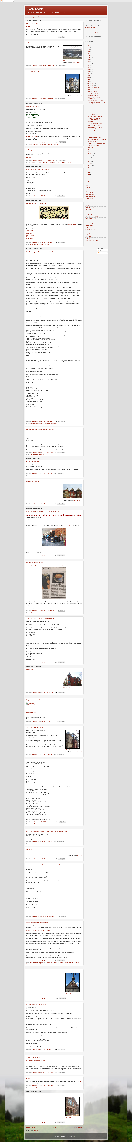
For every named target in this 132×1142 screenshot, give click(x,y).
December (91, 83)
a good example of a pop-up (34, 727)
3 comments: (50, 98)
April (89, 163)
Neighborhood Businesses (38, 17)
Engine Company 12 (90, 203)
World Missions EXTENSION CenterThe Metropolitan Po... (95, 128)
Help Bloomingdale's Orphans (35, 700)
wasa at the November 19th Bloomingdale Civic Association (44, 865)
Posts (100, 250)
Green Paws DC (89, 212)
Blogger (74, 1136)
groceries (29, 1078)
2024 (88, 47)
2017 (88, 61)
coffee (33, 557)
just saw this (29, 26)
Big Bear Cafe (66, 525)
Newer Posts (30, 1127)
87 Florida (87, 180)
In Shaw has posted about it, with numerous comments (40, 930)
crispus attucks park (41, 144)
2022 (88, 51)
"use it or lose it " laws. (33, 1057)
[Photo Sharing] (30, 703)
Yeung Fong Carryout (90, 242)
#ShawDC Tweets (89, 38)
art (30, 244)
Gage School (30, 849)
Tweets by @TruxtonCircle (91, 32)
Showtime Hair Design (90, 229)
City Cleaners (88, 200)
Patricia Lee (29, 233)
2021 (88, 53)
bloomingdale (35, 9)
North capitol (53, 162)
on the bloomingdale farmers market (37, 922)
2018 (88, 59)
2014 (88, 67)
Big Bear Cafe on (72, 224)
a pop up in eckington (32, 71)
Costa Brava (88, 202)
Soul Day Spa (88, 233)
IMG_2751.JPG (66, 687)
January (90, 169)
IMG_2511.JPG (68, 1117)
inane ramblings (75, 962)
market (54, 557)
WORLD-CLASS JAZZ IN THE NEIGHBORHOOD (41, 618)
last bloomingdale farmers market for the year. (40, 429)
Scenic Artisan (76, 62)
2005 (88, 174)
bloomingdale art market (38, 244)
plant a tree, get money (33, 23)
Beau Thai (87, 187)
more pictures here (31, 712)
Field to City (88, 209)
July (89, 157)
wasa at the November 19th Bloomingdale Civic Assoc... (95, 136)
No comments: (50, 36)
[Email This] (59, 37)
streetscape (68, 162)
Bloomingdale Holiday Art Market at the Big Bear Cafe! (42, 511)
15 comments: (50, 692)
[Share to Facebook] (63, 37)
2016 (88, 63)
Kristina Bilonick (30, 232)
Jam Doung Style (89, 214)
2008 (88, 79)
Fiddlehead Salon (89, 207)
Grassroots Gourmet (90, 211)
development (40, 162)
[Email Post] (56, 36)
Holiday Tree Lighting (32, 106)
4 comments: (50, 1122)
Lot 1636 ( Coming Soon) (91, 216)
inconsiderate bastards (31, 963)
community (32, 144)
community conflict (55, 962)
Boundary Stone (89, 198)
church (28, 1095)
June (89, 159)
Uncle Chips (88, 238)
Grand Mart (78, 1081)
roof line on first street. (33, 481)
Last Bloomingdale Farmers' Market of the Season (41, 252)
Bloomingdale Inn (89, 194)
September (91, 153)
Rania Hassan (29, 238)
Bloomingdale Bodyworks (91, 192)
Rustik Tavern (88, 227)
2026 (88, 43)
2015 (88, 65)
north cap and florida (32, 150)
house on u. (30, 670)
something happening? (33, 461)
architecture (33, 162)
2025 (88, 45)
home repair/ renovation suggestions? (37, 169)
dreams (43, 557)
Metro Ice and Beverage (91, 218)
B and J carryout (89, 183)
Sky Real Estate (89, 231)
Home (27, 17)
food (70, 962)
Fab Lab (87, 205)
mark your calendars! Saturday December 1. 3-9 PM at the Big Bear (47, 831)
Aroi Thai (87, 181)
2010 (88, 75)
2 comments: (50, 195)
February (90, 167)
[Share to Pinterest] (64, 37)
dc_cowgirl (79, 855)
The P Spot (88, 236)
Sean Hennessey (30, 236)
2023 (88, 49)
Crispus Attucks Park (31, 136)
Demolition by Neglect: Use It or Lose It (36, 1060)
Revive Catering (89, 225)
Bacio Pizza (88, 185)
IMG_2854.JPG (66, 499)
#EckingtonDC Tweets (90, 27)
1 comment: (50, 452)
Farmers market (64, 962)
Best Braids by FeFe (90, 189)
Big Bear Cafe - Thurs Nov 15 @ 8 (36, 1004)
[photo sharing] (72, 59)
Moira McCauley (30, 235)
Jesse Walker (29, 230)
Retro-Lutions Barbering (91, 223)
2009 (88, 77)
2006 (88, 172)
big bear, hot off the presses (34, 562)
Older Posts (78, 1127)
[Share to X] (62, 37)
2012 (88, 71)
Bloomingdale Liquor (90, 196)
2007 (88, 81)
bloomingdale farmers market (37, 423)
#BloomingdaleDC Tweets (91, 22)
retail (63, 162)
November (91, 85)
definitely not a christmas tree (53, 144)
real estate (59, 162)
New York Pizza (89, 220)
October (90, 151)
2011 (88, 73)
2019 (88, 57)
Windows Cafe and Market (91, 240)
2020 (88, 55)
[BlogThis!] (60, 37)
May (89, 161)
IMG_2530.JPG (68, 993)
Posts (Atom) (36, 1130)
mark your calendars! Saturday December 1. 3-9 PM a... (95, 131)
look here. (28, 157)
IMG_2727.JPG (68, 749)
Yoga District (88, 243)
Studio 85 (87, 234)
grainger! (29, 43)
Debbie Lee (29, 240)
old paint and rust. (31, 971)
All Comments (102, 252)
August (90, 155)
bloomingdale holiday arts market (36, 203)
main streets (46, 162)
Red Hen (87, 222)
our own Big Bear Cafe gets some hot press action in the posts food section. (45, 565)
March (90, 165)
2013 (88, 69)
